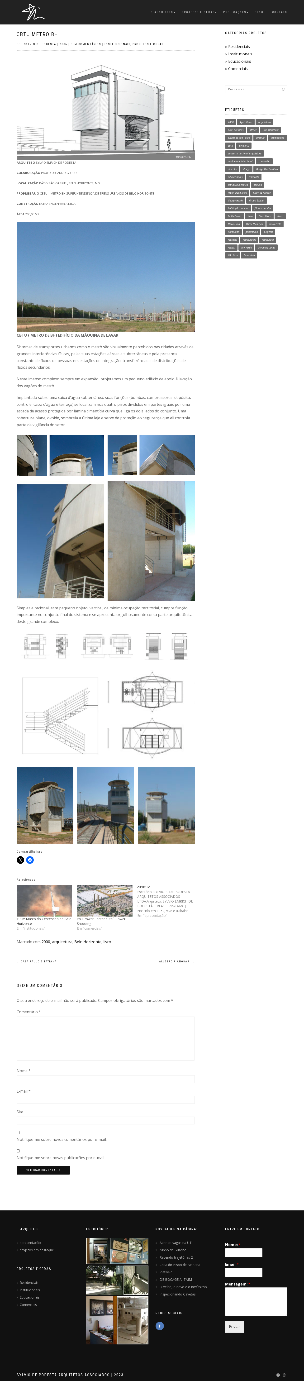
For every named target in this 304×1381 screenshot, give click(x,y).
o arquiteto (162, 12)
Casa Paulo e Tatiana (37, 961)
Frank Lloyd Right (237, 192)
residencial (268, 239)
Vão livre (233, 255)
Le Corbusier (235, 216)
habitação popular (238, 208)
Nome (24, 1070)
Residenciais (239, 46)
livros (280, 216)
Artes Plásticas (235, 130)
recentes (232, 239)
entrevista (254, 177)
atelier (253, 130)
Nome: (233, 1244)
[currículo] (167, 901)
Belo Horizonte (87, 941)
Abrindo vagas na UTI (176, 1242)
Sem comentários (86, 44)
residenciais (249, 239)
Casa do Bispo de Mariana (180, 1264)
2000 (46, 941)
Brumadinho (278, 137)
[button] (60, 455)
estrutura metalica (238, 184)
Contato (279, 12)
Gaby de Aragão (262, 192)
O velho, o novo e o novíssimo (183, 1287)
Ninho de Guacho (173, 1250)
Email (232, 1264)
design (246, 169)
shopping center (266, 247)
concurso (244, 145)
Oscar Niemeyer (254, 224)
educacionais (235, 177)
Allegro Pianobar (177, 961)
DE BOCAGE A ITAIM (176, 1279)
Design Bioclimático (267, 169)
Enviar (234, 1326)
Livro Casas (265, 216)
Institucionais (240, 54)
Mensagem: (238, 1284)
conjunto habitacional (240, 161)
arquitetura (62, 941)
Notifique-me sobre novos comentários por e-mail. (62, 1139)
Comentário (29, 1011)
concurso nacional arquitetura (244, 153)
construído (264, 161)
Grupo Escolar (257, 200)
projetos (268, 232)
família (258, 184)
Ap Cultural (246, 122)
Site (20, 1111)
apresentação (30, 1242)
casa (230, 145)
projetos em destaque (37, 1250)
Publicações (234, 12)
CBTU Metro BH (37, 34)
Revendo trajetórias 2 (176, 1257)
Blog (259, 12)
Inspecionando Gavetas (178, 1294)
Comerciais (238, 68)
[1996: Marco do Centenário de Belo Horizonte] (44, 901)
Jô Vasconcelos (263, 208)
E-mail (24, 1091)
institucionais (117, 44)
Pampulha (233, 232)
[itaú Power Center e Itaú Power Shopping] (105, 901)
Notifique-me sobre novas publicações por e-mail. (61, 1157)
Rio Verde (246, 247)
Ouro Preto (275, 224)
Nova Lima (234, 224)
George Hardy (235, 200)
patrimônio (252, 232)
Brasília (260, 137)
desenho (232, 169)
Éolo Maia (249, 255)
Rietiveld (166, 1272)
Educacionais (239, 61)
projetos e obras (148, 44)
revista (231, 247)
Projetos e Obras (198, 12)
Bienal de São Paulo (239, 137)
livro (107, 941)
